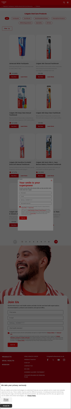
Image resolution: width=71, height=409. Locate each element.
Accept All (6, 405)
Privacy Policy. (31, 395)
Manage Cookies (6, 399)
